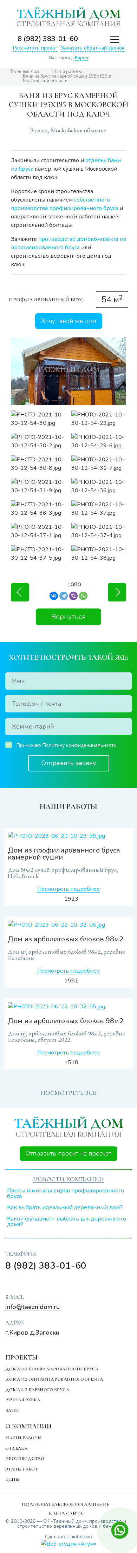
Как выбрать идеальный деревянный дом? (65, 1207)
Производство (24, 1458)
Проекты (21, 1357)
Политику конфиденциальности (80, 745)
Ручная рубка (22, 1400)
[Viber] (73, 596)
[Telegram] (63, 596)
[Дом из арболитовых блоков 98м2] (68, 925)
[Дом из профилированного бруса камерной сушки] (68, 836)
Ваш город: (68, 57)
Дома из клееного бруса (37, 1390)
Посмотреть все (68, 1092)
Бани (12, 1410)
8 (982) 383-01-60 (48, 39)
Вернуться (68, 616)
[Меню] (111, 39)
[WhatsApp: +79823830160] (97, 39)
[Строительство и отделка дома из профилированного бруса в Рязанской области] (20, 592)
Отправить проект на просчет (68, 1153)
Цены (12, 1479)
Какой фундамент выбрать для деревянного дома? (66, 1221)
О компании (28, 1426)
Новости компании (68, 1179)
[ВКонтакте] (54, 596)
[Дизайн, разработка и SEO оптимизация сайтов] (68, 1543)
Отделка (16, 1448)
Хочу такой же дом (68, 321)
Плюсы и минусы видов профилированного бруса (65, 1193)
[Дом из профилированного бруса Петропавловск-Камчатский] (117, 592)
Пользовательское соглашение (66, 1504)
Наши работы (23, 1438)
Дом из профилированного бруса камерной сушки (64, 853)
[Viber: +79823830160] (86, 39)
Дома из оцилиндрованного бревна (54, 1379)
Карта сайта (66, 1513)
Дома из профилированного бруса (51, 1369)
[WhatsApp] (83, 596)
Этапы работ (21, 1469)
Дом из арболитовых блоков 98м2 (65, 939)
